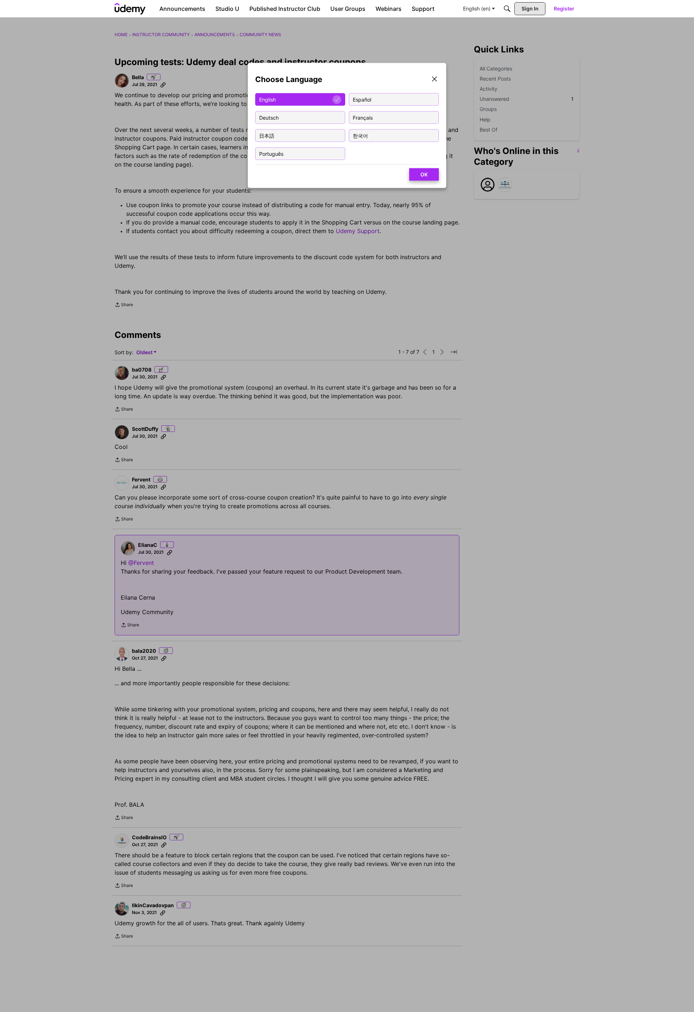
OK (424, 174)
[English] (130, 8)
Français (363, 117)
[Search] (507, 8)
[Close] (434, 80)
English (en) (476, 8)
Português (271, 153)
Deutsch (269, 117)
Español (362, 99)
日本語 (266, 135)
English (267, 99)
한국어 (360, 135)
